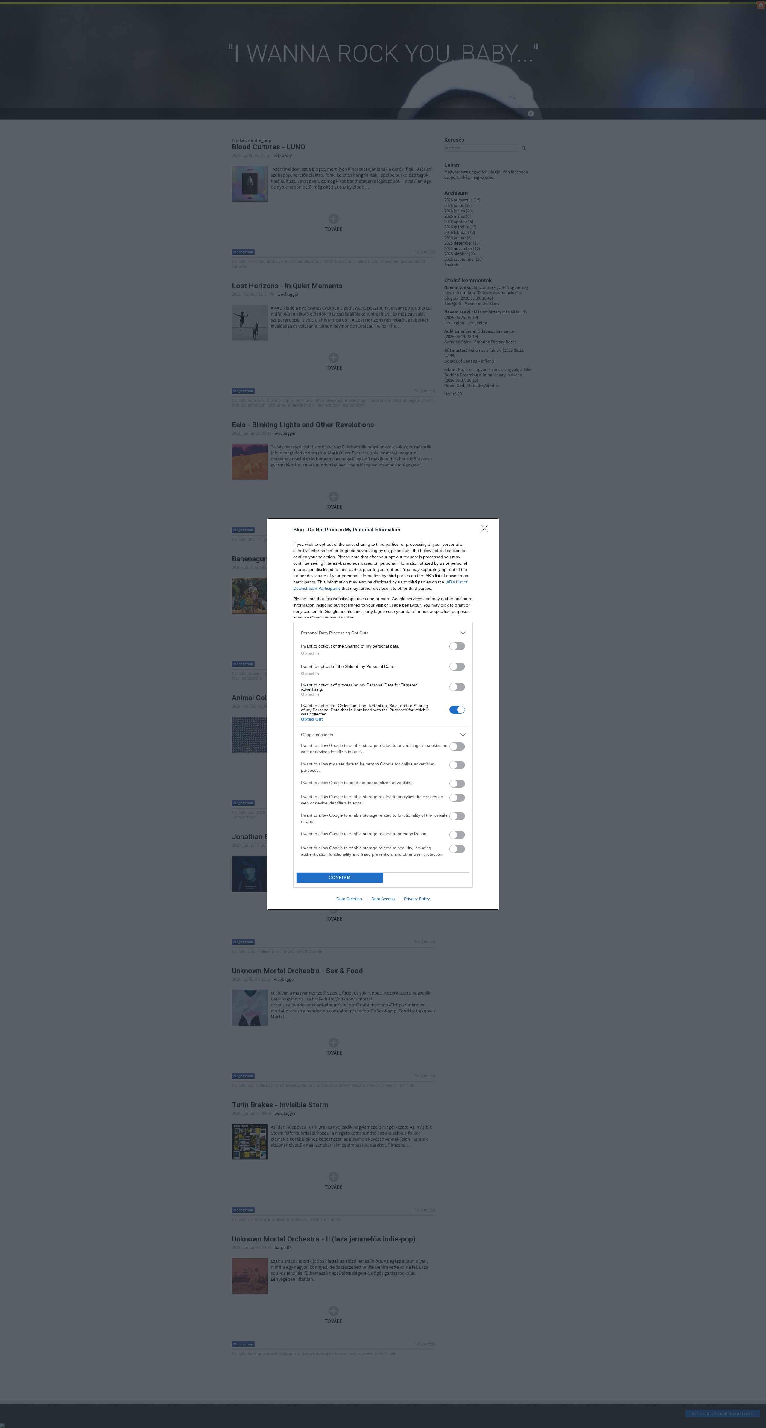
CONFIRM (340, 877)
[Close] (486, 530)
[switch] (457, 646)
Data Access (383, 898)
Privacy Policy (417, 898)
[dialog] (383, 714)
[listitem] (383, 633)
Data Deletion (349, 898)
